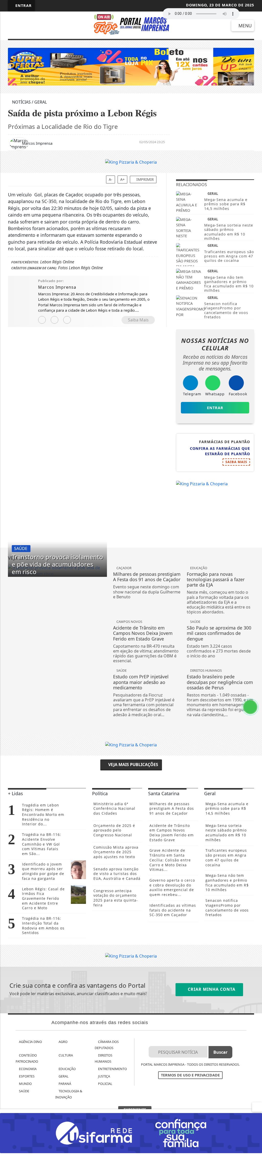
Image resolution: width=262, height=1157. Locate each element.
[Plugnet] (131, 66)
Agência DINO (30, 1041)
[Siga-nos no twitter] (64, 25)
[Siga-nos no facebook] (13, 25)
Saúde (23, 1091)
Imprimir (144, 179)
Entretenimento (112, 1068)
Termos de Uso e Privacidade (190, 1075)
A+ (122, 179)
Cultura (65, 1055)
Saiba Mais (138, 320)
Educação (67, 1068)
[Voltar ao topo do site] (254, 694)
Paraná (64, 1083)
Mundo (25, 1083)
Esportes (26, 1076)
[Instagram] (42, 320)
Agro (63, 1041)
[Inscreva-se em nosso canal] (30, 25)
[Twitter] (67, 320)
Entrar (23, 5)
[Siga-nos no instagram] (47, 25)
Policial (104, 1083)
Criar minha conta (211, 989)
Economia (27, 1068)
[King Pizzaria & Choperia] (131, 162)
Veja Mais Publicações (132, 764)
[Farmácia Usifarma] (131, 1133)
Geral (63, 1076)
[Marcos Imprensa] (131, 24)
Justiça (103, 1076)
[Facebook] (54, 320)
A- (110, 179)
